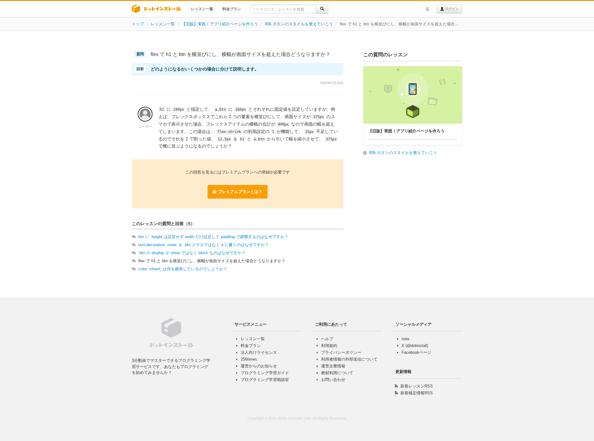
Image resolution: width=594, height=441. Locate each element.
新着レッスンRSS (416, 386)
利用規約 (329, 345)
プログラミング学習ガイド (265, 372)
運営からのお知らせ (259, 366)
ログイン (451, 9)
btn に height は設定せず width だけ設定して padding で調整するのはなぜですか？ (213, 236)
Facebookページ (416, 352)
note (405, 338)
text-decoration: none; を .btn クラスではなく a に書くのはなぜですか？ (203, 244)
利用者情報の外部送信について (349, 359)
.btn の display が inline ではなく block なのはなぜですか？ (192, 252)
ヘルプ (327, 338)
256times (249, 359)
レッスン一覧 (202, 9)
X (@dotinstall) (415, 345)
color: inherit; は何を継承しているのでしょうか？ (182, 269)
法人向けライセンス (259, 352)
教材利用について (337, 372)
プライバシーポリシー (341, 352)
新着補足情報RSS (416, 393)
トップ (138, 24)
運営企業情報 (333, 366)
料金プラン (231, 9)
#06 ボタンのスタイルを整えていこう (299, 24)
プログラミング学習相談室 (265, 379)
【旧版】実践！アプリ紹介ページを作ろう (220, 24)
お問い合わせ (333, 379)
